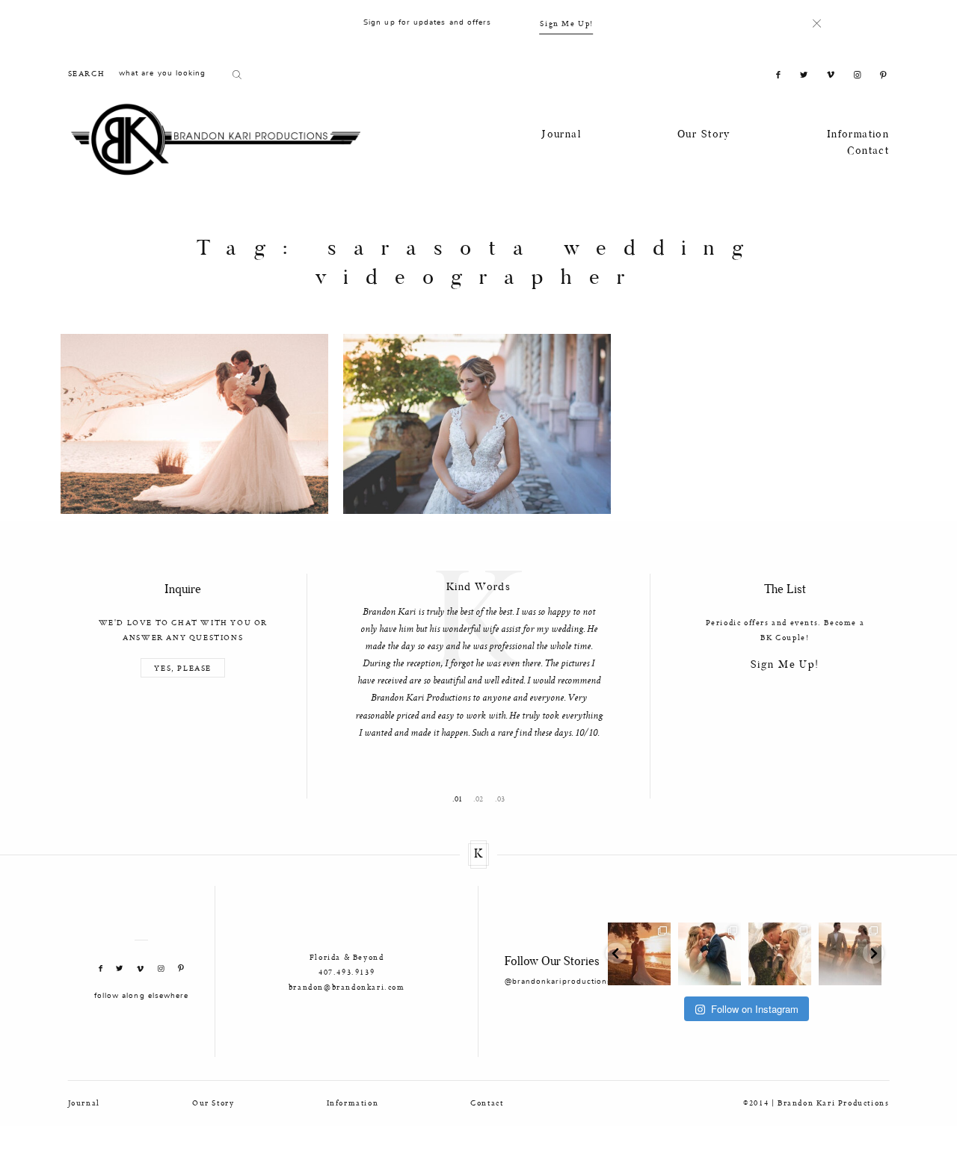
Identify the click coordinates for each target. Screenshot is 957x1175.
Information (858, 135)
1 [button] (460, 859)
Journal (561, 135)
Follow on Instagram (754, 1068)
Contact (868, 151)
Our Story (703, 135)
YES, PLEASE (183, 668)
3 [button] (503, 859)
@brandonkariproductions (558, 1041)
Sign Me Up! (567, 23)
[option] (478, 692)
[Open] (639, 1013)
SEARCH (86, 73)
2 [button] (481, 859)
